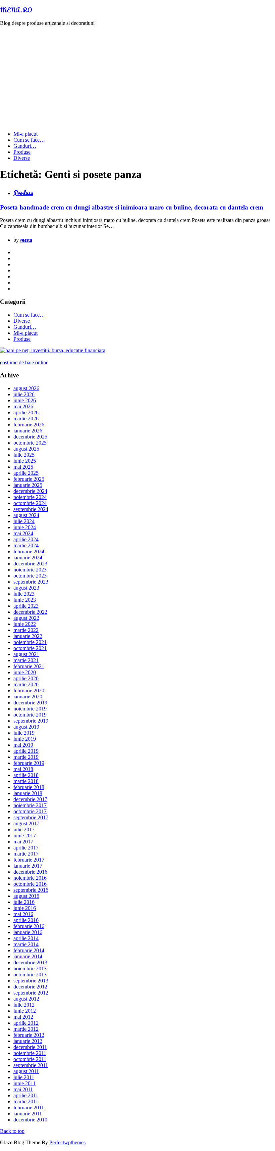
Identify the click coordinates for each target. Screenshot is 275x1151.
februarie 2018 (28, 787)
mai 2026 (23, 406)
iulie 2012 (24, 1005)
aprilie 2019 (26, 751)
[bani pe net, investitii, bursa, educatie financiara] (52, 350)
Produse (22, 152)
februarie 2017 (28, 860)
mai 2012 (23, 1017)
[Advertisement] (137, 79)
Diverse (21, 158)
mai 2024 (23, 533)
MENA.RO (16, 10)
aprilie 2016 (26, 920)
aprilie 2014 (26, 938)
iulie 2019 (24, 733)
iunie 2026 (24, 400)
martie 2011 (25, 1101)
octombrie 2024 (30, 503)
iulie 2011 (23, 1077)
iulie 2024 (24, 521)
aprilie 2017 (26, 847)
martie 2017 (26, 854)
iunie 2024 (24, 527)
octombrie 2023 (30, 576)
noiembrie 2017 (30, 805)
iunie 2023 (24, 600)
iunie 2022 (24, 624)
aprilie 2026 (26, 412)
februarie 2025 (28, 479)
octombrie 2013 (30, 974)
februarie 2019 (28, 763)
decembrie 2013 (30, 962)
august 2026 (26, 388)
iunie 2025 (24, 461)
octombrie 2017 (30, 811)
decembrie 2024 (30, 491)
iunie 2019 (24, 739)
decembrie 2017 (30, 799)
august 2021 (26, 654)
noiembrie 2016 (30, 878)
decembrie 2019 (30, 702)
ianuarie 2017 (27, 866)
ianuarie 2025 (27, 485)
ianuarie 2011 (27, 1113)
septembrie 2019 (30, 721)
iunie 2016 (24, 908)
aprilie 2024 (26, 539)
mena (26, 239)
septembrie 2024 (30, 509)
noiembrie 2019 (30, 708)
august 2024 (26, 515)
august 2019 (26, 727)
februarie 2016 (28, 926)
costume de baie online (24, 362)
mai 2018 (23, 769)
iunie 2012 (24, 1011)
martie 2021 (26, 660)
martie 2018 (26, 781)
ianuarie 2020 (27, 696)
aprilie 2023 (26, 606)
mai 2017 (23, 841)
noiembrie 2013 (30, 968)
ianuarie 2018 (27, 793)
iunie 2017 (24, 835)
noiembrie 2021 (30, 642)
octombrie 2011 (29, 1059)
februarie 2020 (28, 690)
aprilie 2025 (26, 473)
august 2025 (26, 449)
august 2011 (26, 1071)
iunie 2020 (24, 672)
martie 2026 (26, 418)
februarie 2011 (28, 1107)
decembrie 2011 (30, 1047)
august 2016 (26, 896)
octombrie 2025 (30, 443)
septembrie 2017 (30, 817)
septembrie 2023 (30, 582)
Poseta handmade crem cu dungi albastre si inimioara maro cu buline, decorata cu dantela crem (131, 207)
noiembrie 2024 (30, 497)
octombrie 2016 (30, 884)
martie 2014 (26, 944)
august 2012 (26, 999)
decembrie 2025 (30, 437)
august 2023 (26, 588)
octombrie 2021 (30, 648)
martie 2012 (26, 1029)
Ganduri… (24, 146)
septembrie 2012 (30, 993)
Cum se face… (29, 140)
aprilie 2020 (26, 678)
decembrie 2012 (30, 986)
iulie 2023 (24, 594)
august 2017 (26, 823)
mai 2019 (23, 745)
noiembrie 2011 (29, 1053)
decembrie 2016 (30, 872)
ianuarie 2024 (27, 557)
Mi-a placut (25, 134)
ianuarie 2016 (27, 932)
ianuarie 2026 (27, 430)
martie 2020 (26, 684)
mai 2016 (23, 914)
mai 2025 (23, 467)
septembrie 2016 (30, 890)
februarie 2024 (28, 551)
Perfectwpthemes (67, 1142)
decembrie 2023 (30, 563)
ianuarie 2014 (27, 956)
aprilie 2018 (26, 775)
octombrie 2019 (30, 715)
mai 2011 (23, 1089)
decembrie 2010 (30, 1119)
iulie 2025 (24, 455)
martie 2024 (26, 545)
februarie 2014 (28, 950)
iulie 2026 (24, 394)
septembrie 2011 (30, 1065)
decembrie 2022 (30, 612)
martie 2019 (26, 757)
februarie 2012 (28, 1035)
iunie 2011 (24, 1083)
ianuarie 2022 (27, 636)
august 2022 (26, 618)
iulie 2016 (24, 902)
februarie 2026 (28, 424)
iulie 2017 (24, 829)
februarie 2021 (28, 666)
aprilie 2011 (25, 1095)
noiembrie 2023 (30, 569)
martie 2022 (26, 630)
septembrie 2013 (30, 980)
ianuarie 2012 (27, 1041)
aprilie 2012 (26, 1023)
